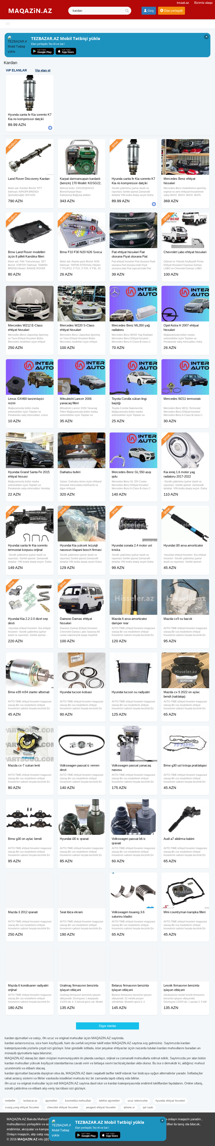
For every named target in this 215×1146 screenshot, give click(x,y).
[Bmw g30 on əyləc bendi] (30, 804)
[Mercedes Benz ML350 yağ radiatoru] (133, 291)
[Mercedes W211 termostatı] (185, 364)
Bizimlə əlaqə (203, 2)
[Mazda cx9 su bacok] (185, 584)
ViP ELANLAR (16, 70)
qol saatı (148, 1107)
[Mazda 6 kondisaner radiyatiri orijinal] (30, 951)
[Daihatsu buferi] (81, 438)
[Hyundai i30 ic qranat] (81, 804)
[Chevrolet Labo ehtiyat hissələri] (185, 217)
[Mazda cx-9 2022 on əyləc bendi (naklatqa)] (185, 658)
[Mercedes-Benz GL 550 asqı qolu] (133, 438)
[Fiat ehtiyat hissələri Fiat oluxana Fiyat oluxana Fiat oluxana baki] (133, 217)
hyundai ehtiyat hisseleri (170, 1100)
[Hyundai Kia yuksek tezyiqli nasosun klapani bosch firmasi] (81, 511)
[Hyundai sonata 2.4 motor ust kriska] (133, 511)
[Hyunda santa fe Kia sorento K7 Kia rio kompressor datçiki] (133, 144)
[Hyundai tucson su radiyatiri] (133, 658)
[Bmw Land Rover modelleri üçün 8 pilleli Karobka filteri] (30, 217)
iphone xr (129, 1107)
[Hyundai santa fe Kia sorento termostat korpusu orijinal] (30, 511)
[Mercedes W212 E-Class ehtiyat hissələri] (30, 291)
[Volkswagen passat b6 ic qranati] (133, 804)
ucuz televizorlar (138, 1100)
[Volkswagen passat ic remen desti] (81, 731)
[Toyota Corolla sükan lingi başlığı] (133, 364)
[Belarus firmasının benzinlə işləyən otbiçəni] (133, 951)
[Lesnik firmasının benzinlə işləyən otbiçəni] (185, 951)
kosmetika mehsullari (78, 1100)
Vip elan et (42, 70)
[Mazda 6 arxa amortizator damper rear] (133, 584)
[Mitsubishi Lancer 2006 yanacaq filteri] (81, 364)
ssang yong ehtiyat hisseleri (22, 1107)
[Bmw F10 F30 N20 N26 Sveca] (81, 217)
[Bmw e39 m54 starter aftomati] (30, 658)
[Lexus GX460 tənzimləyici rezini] (30, 364)
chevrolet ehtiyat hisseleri (62, 1107)
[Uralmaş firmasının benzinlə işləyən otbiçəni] (81, 951)
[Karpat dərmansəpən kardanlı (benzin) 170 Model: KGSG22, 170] (81, 144)
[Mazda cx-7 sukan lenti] (30, 731)
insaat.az (183, 2)
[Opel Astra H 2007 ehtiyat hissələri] (185, 291)
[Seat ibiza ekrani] (81, 878)
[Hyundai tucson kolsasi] (81, 658)
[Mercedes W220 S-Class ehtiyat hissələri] (81, 291)
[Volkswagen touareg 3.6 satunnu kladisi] (133, 878)
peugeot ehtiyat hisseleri (101, 1107)
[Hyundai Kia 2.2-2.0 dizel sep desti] (30, 584)
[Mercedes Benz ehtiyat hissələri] (185, 144)
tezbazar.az (30, 1100)
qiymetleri (51, 1100)
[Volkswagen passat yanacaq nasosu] (133, 731)
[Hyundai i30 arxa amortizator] (185, 511)
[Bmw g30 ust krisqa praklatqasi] (185, 731)
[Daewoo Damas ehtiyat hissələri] (81, 584)
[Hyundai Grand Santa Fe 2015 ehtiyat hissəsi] (30, 438)
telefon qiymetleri (109, 1100)
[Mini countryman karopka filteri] (185, 878)
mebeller (10, 1100)
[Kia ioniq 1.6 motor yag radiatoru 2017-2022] (185, 438)
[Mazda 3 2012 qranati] (30, 878)
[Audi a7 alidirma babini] (185, 804)
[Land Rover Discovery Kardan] (30, 144)
